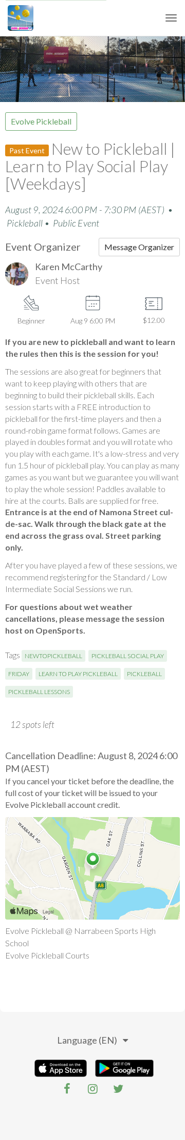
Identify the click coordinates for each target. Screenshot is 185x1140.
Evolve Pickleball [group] (41, 121)
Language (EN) (87, 1040)
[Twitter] (118, 1088)
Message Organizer (139, 247)
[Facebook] (67, 1088)
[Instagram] (92, 1088)
